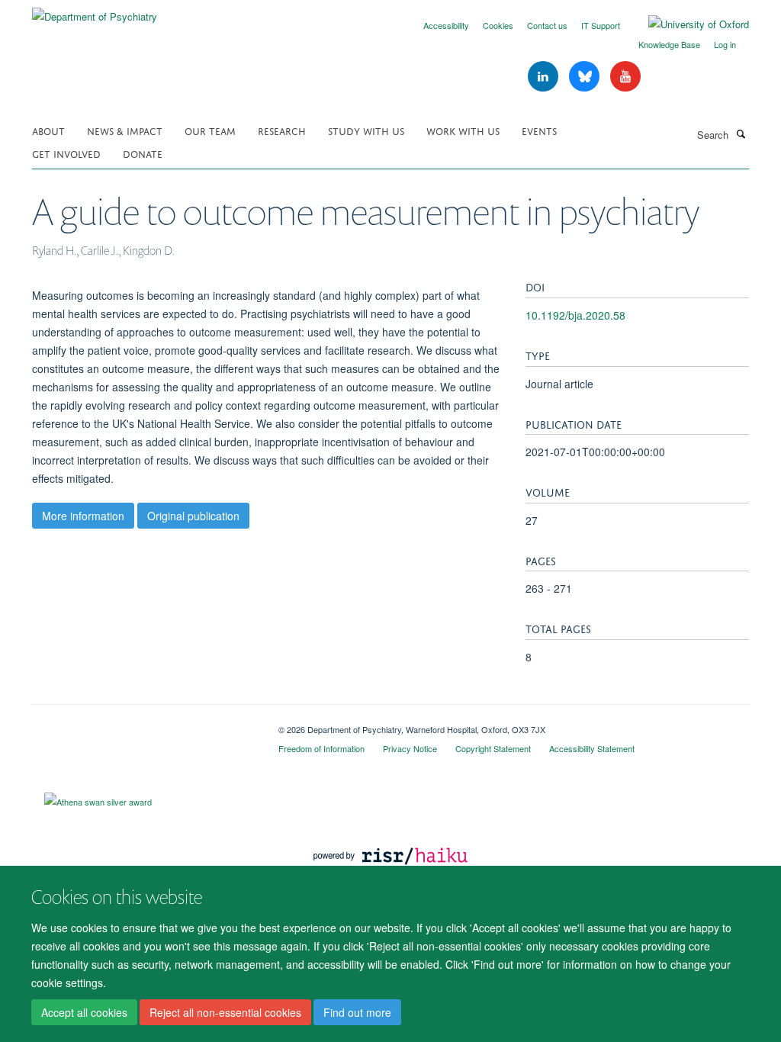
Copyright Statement (493, 748)
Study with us (366, 130)
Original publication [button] (193, 515)
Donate (142, 153)
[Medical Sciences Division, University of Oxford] (144, 724)
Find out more (357, 1012)
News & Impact (124, 130)
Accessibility (446, 25)
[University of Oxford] (687, 24)
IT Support (600, 25)
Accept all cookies (84, 1012)
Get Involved (66, 153)
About (48, 130)
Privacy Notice (410, 748)
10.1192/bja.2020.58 (575, 315)
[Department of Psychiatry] (94, 11)
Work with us (463, 130)
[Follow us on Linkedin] (544, 76)
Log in (725, 44)
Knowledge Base (669, 44)
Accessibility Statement (592, 748)
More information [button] (83, 515)
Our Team (210, 130)
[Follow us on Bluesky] (586, 76)
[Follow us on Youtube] (625, 76)
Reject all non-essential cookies (225, 1012)
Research (282, 130)
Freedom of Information (321, 748)
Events (539, 130)
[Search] (740, 133)
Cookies (498, 25)
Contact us (547, 25)
